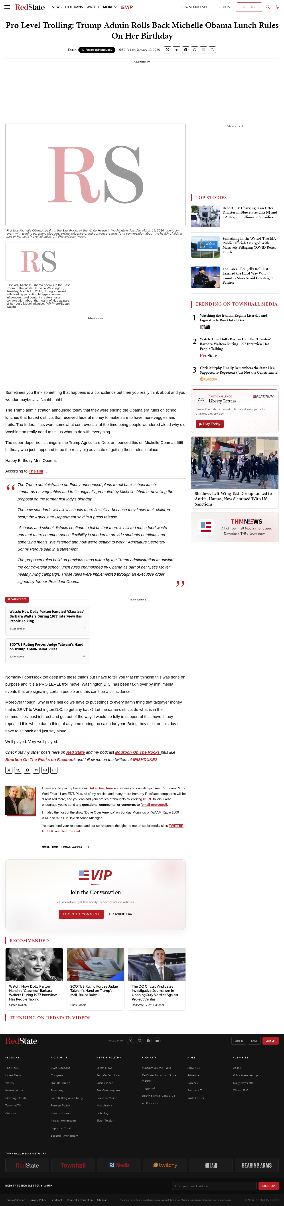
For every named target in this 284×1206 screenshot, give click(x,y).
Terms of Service (15, 1200)
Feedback (57, 1200)
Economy (57, 1090)
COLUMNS (74, 7)
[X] (130, 1040)
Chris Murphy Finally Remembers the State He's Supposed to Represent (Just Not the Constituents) (239, 370)
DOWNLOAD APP (194, 7)
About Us (193, 1067)
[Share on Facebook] (185, 49)
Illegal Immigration (63, 1120)
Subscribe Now (120, 914)
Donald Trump (60, 1082)
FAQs (254, 1040)
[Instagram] (139, 1040)
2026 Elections (60, 1067)
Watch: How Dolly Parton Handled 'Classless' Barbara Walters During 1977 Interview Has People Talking (33, 992)
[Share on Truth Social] (177, 49)
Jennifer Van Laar (108, 1075)
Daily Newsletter (243, 1082)
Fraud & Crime (60, 1113)
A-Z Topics (59, 1057)
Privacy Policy (38, 1200)
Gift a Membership (245, 1075)
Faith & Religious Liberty (67, 1098)
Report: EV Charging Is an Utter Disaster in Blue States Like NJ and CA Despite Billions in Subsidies (250, 213)
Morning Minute (16, 1098)
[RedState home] (21, 1041)
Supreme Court (61, 1128)
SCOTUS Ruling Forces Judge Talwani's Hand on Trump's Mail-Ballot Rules (94, 990)
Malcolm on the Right (156, 1067)
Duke (72, 50)
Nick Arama (104, 1105)
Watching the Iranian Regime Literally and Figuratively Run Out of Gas (233, 318)
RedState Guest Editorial (148, 1005)
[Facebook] (148, 1040)
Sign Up (268, 1186)
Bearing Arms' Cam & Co (158, 1095)
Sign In (239, 1040)
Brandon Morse (107, 1098)
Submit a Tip (195, 1090)
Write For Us (195, 1098)
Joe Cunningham (108, 1090)
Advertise (193, 1075)
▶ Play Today (209, 424)
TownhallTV (13, 1105)
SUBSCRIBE (249, 7)
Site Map (102, 1200)
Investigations (14, 1090)
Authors (10, 1113)
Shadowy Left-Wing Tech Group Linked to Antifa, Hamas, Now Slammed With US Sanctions (233, 498)
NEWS (57, 7)
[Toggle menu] (7, 7)
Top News (12, 1067)
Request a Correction (80, 1200)
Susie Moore (78, 1005)
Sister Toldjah (18, 1005)
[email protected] (154, 804)
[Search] (268, 7)
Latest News (13, 1075)
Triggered (148, 1088)
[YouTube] (157, 1040)
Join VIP (270, 1040)
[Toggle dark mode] (277, 7)
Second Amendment (64, 1135)
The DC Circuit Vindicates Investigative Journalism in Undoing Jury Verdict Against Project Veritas (155, 992)
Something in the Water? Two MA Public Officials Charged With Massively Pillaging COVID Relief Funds (249, 245)
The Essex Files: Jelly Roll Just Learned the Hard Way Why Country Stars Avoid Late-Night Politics (248, 276)
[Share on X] (167, 49)
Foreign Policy (60, 1105)
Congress (57, 1075)
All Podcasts (150, 1103)
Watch (9, 1082)
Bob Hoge (103, 1113)
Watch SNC (240, 1090)
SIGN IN (224, 7)
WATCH (93, 7)
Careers (192, 1082)
